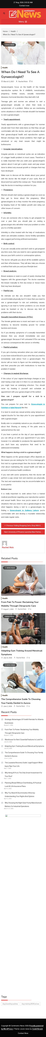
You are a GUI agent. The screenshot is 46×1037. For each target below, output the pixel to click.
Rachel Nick (22, 81)
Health (5, 68)
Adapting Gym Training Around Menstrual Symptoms (24, 746)
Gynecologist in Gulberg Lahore (24, 510)
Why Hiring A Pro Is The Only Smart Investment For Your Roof (23, 774)
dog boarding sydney (10, 1004)
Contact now (24, 6)
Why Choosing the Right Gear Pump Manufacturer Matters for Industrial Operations (23, 804)
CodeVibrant (37, 1029)
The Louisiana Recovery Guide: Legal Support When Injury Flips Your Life (24, 764)
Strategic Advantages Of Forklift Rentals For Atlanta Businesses (24, 721)
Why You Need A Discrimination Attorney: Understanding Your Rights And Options (20, 794)
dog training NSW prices (30, 1004)
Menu (22, 21)
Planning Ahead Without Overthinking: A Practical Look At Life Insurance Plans (23, 784)
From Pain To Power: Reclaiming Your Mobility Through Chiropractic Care (22, 731)
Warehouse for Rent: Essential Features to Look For (24, 740)
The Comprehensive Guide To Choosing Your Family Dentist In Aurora (24, 754)
